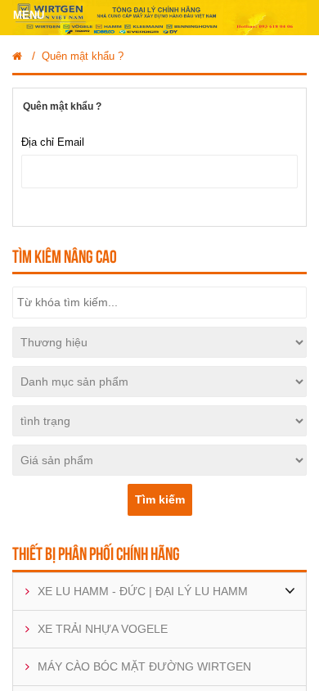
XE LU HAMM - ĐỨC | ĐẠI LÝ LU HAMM (143, 591)
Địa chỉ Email (52, 142)
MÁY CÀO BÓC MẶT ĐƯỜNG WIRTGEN (144, 666)
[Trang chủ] (17, 56)
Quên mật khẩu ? (83, 56)
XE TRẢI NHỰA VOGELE (103, 628)
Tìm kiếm (160, 499)
